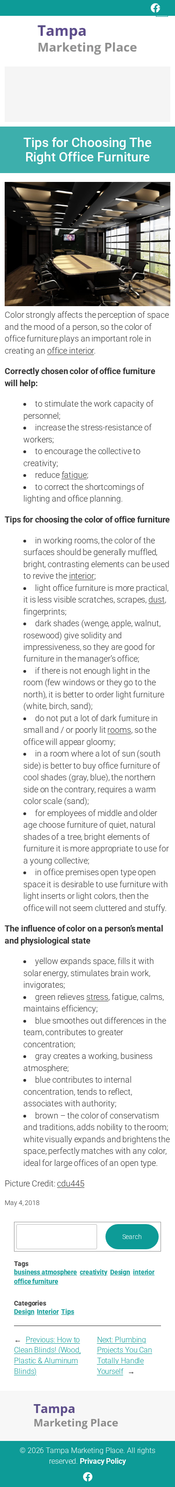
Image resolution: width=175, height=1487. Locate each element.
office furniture (36, 1281)
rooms (119, 730)
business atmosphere (45, 1272)
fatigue (74, 475)
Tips (67, 1311)
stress (97, 997)
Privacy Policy (103, 1461)
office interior (70, 350)
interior (81, 576)
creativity (93, 1272)
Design (120, 1272)
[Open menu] (162, 11)
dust (156, 599)
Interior (47, 1311)
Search (132, 1236)
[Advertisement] (87, 98)
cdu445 (70, 1183)
